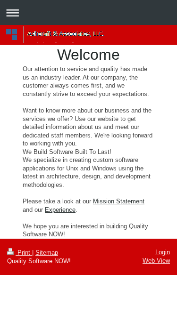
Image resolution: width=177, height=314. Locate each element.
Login (162, 252)
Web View (156, 260)
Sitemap (46, 252)
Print (24, 252)
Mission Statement (118, 201)
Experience (60, 209)
